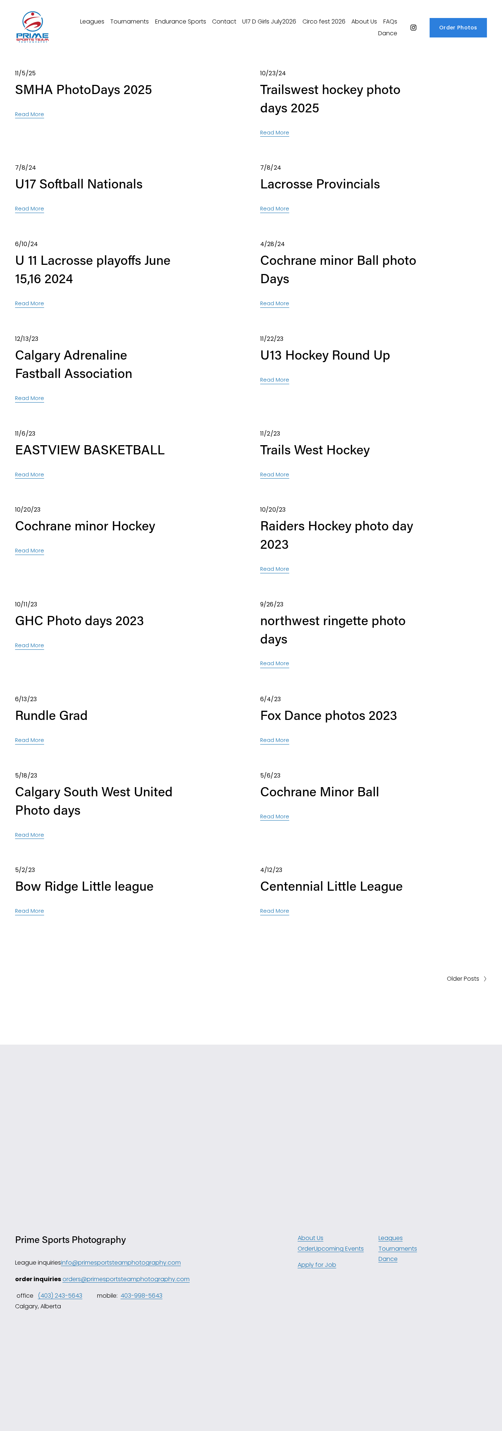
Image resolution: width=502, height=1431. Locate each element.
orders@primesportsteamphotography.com (126, 1279)
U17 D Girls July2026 (269, 21)
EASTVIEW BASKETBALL (90, 449)
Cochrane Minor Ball (319, 791)
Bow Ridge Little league (84, 885)
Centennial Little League (331, 885)
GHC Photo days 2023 (79, 620)
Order (306, 1248)
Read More (29, 114)
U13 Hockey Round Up (325, 354)
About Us (364, 21)
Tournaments (129, 21)
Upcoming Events (339, 1248)
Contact (224, 21)
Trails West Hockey (315, 449)
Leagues (92, 21)
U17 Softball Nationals (79, 183)
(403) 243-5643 (60, 1295)
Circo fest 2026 (323, 21)
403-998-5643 (141, 1295)
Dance (387, 33)
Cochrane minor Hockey (85, 525)
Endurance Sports (180, 21)
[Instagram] (413, 27)
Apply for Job (317, 1265)
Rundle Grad (51, 714)
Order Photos (458, 27)
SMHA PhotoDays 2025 (83, 88)
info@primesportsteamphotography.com (121, 1262)
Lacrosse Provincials (320, 183)
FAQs (390, 21)
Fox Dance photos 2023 (328, 714)
